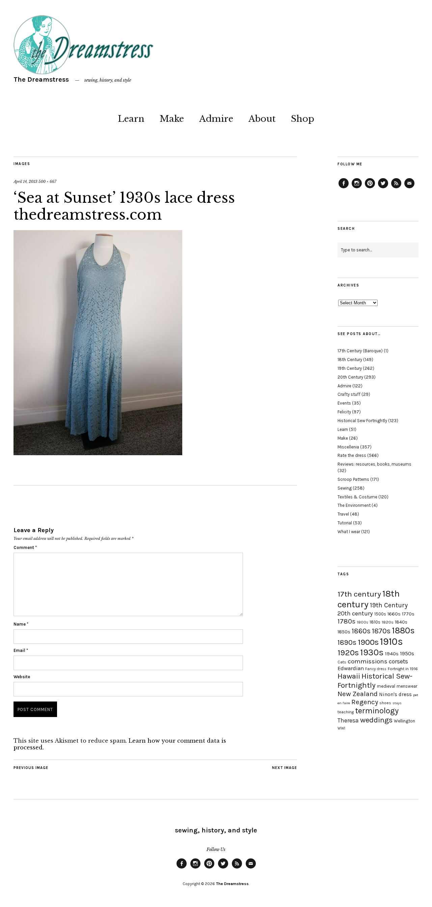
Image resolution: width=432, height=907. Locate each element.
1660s (394, 614)
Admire (216, 118)
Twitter (223, 868)
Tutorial (345, 522)
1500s (380, 613)
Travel (343, 514)
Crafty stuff (349, 394)
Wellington (404, 720)
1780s (346, 621)
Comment (25, 547)
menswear (407, 686)
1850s (344, 632)
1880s (403, 630)
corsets (398, 661)
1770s (408, 614)
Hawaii (349, 676)
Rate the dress (352, 455)
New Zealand (358, 694)
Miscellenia (348, 446)
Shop (302, 118)
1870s (381, 631)
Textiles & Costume (357, 496)
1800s (362, 622)
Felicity (344, 411)
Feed (237, 868)
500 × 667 (47, 181)
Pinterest (209, 868)
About (262, 118)
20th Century (350, 377)
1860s (361, 631)
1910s (391, 641)
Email (21, 650)
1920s (348, 652)
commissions (367, 661)
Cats (342, 662)
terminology (377, 710)
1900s (368, 642)
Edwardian (351, 668)
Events (344, 403)
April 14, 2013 (25, 181)
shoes (385, 702)
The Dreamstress (41, 79)
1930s (372, 652)
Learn (131, 118)
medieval (386, 686)
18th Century (350, 359)
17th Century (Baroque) (360, 350)
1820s (388, 622)
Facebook (182, 868)
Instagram (195, 868)
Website (22, 676)
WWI (341, 728)
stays (397, 703)
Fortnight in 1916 (403, 668)
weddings (376, 719)
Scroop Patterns (353, 479)
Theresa (348, 720)
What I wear (349, 531)
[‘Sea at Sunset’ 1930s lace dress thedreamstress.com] (98, 453)
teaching (346, 712)
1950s (407, 653)
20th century (355, 613)
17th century (359, 594)
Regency (364, 702)
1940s (392, 654)
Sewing (345, 488)
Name (21, 624)
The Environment (354, 505)
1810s (375, 622)
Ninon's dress (395, 694)
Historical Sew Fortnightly (362, 420)
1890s (347, 642)
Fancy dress (375, 669)
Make (172, 118)
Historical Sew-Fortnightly (375, 680)
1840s (401, 622)
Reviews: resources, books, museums (374, 464)
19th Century (350, 368)
